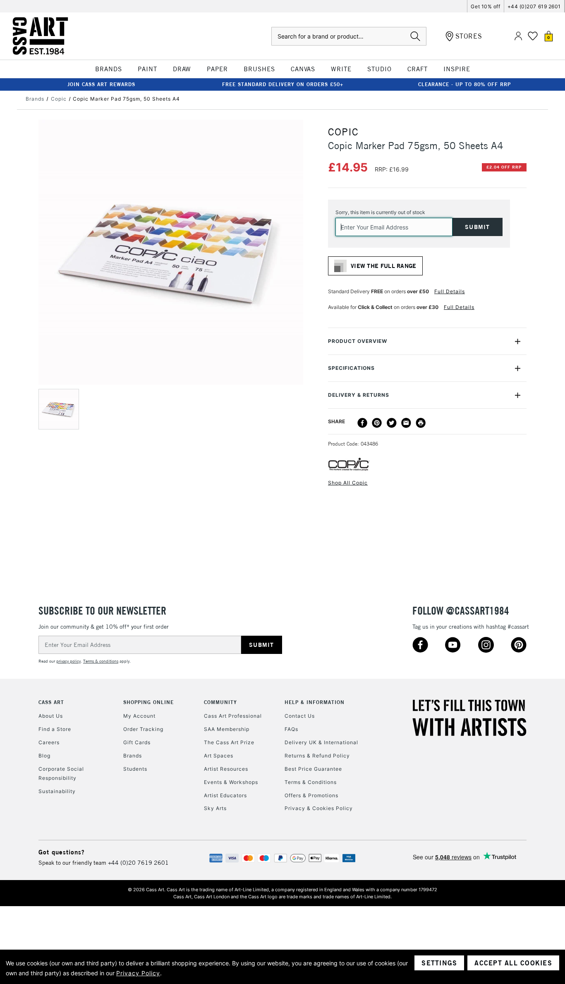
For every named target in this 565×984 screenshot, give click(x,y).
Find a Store (54, 729)
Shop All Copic (348, 482)
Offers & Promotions (311, 795)
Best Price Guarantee (313, 769)
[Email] (406, 423)
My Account (139, 716)
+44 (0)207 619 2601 (534, 6)
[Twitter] (392, 423)
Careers (49, 742)
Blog (44, 755)
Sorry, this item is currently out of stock (380, 212)
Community (220, 702)
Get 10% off (485, 6)
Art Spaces (218, 755)
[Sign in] (518, 36)
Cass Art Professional (233, 716)
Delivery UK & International (321, 742)
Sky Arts (215, 808)
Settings (439, 963)
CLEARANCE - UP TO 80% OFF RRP (464, 84)
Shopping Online (148, 702)
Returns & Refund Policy (317, 755)
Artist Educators (225, 795)
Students (135, 769)
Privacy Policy (138, 973)
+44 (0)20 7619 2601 (138, 862)
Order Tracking (143, 729)
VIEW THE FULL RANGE (384, 266)
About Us (50, 716)
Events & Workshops (231, 782)
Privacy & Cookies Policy (319, 808)
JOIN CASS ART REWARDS (101, 84)
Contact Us (300, 716)
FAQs (291, 729)
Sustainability (57, 791)
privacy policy (68, 661)
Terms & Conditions (311, 782)
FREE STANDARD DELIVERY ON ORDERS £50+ (282, 84)
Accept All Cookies (513, 963)
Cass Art (51, 702)
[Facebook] (362, 423)
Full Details (449, 291)
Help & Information (315, 702)
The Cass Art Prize (229, 742)
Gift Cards (137, 742)
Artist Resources (226, 769)
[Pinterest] (377, 423)
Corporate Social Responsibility (61, 773)
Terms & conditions (100, 661)
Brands (132, 755)
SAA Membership (226, 729)
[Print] (421, 423)
